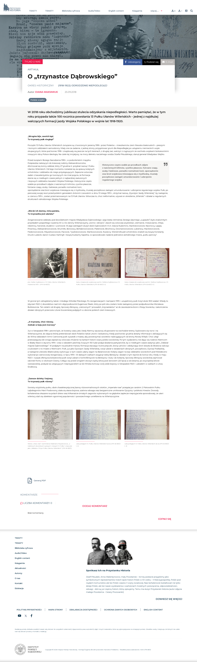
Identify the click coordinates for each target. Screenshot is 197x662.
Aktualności (20, 568)
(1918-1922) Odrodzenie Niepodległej (82, 85)
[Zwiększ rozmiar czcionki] (173, 11)
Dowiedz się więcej (169, 599)
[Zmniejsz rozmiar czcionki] (180, 11)
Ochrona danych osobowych (120, 610)
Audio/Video (94, 11)
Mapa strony (55, 610)
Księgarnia (137, 11)
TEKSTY (33, 11)
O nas (17, 578)
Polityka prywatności (29, 610)
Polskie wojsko (37, 100)
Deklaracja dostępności (83, 610)
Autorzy (18, 573)
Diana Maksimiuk (46, 92)
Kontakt (18, 583)
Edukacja (19, 588)
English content (116, 11)
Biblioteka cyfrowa (71, 11)
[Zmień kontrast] (186, 11)
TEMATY (49, 11)
